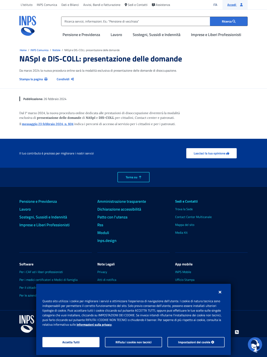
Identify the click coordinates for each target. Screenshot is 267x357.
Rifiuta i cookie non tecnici (133, 342)
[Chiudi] (220, 292)
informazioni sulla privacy (94, 324)
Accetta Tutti (71, 342)
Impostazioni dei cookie (194, 342)
